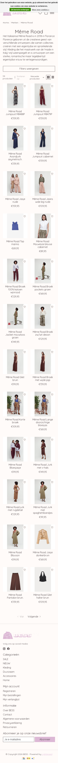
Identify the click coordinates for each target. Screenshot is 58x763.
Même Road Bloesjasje (15, 466)
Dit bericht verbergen (20, 10)
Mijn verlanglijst (11, 699)
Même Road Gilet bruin (15, 379)
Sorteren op (21, 77)
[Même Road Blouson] (15, 537)
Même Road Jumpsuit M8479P (42, 113)
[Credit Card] (24, 758)
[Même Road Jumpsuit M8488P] (15, 95)
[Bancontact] (33, 758)
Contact (7, 714)
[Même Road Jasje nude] (15, 183)
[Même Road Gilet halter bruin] (42, 579)
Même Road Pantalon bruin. (15, 596)
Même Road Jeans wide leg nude (42, 200)
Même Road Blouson (15, 554)
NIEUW (6, 663)
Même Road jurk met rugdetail (15, 509)
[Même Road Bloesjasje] (15, 449)
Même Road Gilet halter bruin (42, 596)
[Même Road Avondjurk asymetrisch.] (15, 138)
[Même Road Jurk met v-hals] (42, 449)
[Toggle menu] (52, 13)
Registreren (9, 691)
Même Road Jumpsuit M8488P (15, 113)
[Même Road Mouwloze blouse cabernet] (42, 225)
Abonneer (45, 739)
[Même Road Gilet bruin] (15, 361)
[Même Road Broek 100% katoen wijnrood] (15, 271)
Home (6, 22)
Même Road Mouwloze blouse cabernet (42, 244)
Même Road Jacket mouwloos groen (15, 334)
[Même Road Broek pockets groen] (42, 271)
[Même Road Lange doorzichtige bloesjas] (42, 404)
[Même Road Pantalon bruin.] (15, 579)
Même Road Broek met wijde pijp (43, 379)
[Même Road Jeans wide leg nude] (42, 183)
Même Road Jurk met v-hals (42, 466)
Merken (14, 22)
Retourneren (10, 727)
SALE (5, 659)
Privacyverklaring (12, 722)
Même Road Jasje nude (15, 200)
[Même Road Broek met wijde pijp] (42, 361)
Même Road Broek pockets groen (43, 288)
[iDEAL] (28, 758)
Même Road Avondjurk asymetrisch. (15, 156)
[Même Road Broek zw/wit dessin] (42, 316)
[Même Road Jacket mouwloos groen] (15, 316)
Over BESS (8, 710)
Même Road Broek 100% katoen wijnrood (15, 289)
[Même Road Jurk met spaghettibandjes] (42, 491)
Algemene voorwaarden (16, 718)
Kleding (7, 667)
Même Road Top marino (15, 243)
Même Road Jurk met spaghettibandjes (42, 510)
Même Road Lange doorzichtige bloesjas (42, 422)
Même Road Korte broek (15, 421)
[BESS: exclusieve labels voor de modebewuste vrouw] (18, 12)
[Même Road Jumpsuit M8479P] (42, 95)
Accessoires (9, 675)
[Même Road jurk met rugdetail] (15, 491)
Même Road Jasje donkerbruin (43, 554)
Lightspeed (47, 754)
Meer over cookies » (40, 10)
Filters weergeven (29, 68)
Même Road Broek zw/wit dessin (43, 333)
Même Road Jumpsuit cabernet (42, 155)
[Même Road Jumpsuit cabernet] (42, 138)
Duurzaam (8, 671)
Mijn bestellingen (12, 695)
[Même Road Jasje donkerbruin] (42, 537)
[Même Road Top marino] (15, 225)
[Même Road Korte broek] (15, 404)
